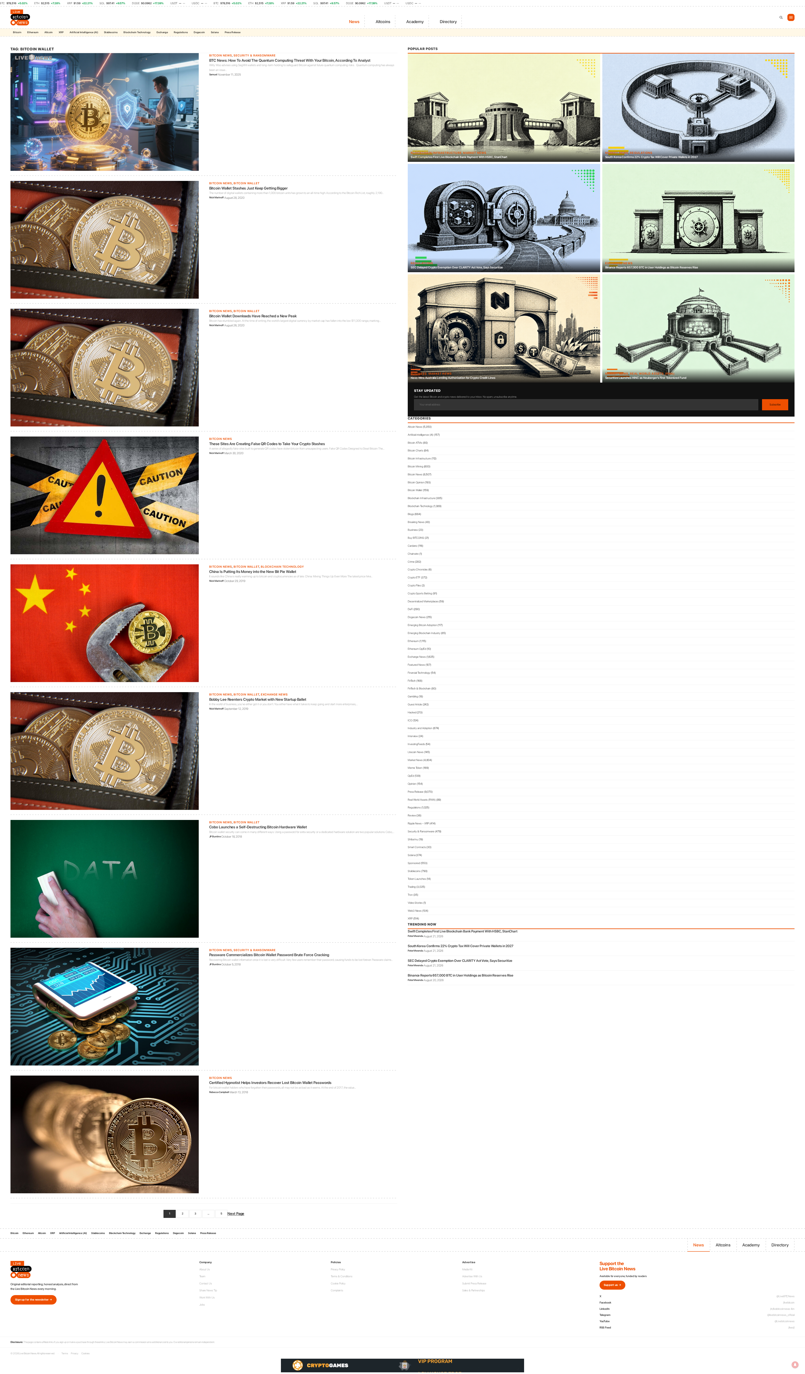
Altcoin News (415, 426)
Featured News (416, 664)
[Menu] (791, 17)
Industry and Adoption (420, 728)
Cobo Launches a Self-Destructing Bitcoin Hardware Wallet (258, 827)
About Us (204, 1269)
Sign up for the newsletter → (33, 1299)
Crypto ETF (414, 577)
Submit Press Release (474, 1283)
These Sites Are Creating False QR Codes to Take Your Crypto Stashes (267, 444)
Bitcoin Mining (415, 466)
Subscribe (775, 404)
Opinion (412, 783)
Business (419, 373)
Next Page (235, 1213)
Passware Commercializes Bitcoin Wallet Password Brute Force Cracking (269, 955)
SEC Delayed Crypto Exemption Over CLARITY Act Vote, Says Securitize (457, 267)
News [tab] (354, 21)
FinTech (412, 680)
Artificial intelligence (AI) (420, 434)
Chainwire (413, 553)
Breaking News (416, 522)
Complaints (337, 1290)
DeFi (410, 609)
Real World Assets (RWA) (652, 373)
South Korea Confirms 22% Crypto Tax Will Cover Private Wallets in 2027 (651, 157)
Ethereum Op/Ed (417, 648)
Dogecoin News (417, 617)
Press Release (233, 32)
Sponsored (414, 863)
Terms (64, 1353)
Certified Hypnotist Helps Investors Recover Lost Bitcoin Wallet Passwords (270, 1082)
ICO (410, 720)
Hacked (412, 712)
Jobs (202, 1304)
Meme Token (415, 767)
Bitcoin (17, 32)
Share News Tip (208, 1290)
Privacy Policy (338, 1269)
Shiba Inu (413, 839)
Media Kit (467, 1269)
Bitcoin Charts (415, 450)
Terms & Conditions (341, 1276)
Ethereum (32, 32)
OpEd (411, 775)
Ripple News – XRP (418, 823)
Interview (413, 736)
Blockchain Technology (137, 32)
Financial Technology (419, 672)
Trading (412, 886)
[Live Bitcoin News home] (20, 17)
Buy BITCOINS (416, 537)
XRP (61, 32)
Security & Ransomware (255, 55)
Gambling (413, 696)
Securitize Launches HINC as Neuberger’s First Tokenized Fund (645, 377)
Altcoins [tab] (383, 21)
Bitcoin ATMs (415, 442)
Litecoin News (415, 752)
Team (202, 1276)
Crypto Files (414, 585)
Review (412, 815)
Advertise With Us (472, 1276)
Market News (474, 152)
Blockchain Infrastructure (436, 152)
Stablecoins (111, 32)
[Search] (781, 17)
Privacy (74, 1353)
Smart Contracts (417, 847)
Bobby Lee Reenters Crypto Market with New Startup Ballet (257, 699)
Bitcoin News (220, 55)
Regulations (181, 32)
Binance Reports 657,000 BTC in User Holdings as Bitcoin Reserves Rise (651, 267)
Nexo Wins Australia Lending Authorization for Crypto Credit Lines (453, 377)
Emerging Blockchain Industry (424, 633)
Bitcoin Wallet (247, 183)
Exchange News (274, 694)
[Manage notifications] (795, 1364)
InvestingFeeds (416, 744)
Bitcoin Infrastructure (419, 458)
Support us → (612, 1284)
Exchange (162, 32)
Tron (410, 894)
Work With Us (207, 1297)
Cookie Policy (338, 1283)
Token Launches (417, 878)
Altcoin (48, 32)
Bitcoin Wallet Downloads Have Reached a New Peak (253, 316)
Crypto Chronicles (418, 569)
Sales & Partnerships (473, 1290)
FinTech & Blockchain (419, 688)
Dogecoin (199, 32)
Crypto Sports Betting (420, 593)
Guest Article (415, 704)
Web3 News (415, 910)
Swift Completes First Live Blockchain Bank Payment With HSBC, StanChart (459, 157)
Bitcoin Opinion (416, 482)
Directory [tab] (448, 21)
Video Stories (415, 902)
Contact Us (205, 1283)
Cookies (85, 1353)
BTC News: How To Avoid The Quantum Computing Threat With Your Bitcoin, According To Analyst (289, 60)
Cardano (412, 545)
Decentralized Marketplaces (423, 601)
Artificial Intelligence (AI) (84, 32)
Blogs (411, 514)
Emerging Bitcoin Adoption (422, 625)
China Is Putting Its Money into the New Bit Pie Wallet (252, 571)
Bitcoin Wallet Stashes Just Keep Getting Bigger (248, 188)
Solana (215, 32)
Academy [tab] (415, 21)
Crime (411, 561)
